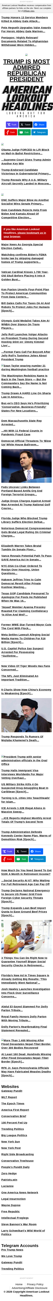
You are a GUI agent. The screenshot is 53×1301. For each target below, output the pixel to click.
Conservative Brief (13, 1116)
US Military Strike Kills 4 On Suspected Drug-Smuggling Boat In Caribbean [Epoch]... (24, 788)
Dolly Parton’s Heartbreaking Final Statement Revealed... (24, 1028)
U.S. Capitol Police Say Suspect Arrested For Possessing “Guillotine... (22, 652)
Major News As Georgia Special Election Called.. (22, 246)
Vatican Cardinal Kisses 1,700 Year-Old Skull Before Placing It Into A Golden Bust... (24, 276)
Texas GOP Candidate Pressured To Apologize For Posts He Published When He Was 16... (25, 597)
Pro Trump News (12, 1249)
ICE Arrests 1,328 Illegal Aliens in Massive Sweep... (23, 810)
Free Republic (10, 1211)
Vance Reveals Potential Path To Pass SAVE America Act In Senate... (26, 557)
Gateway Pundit (11, 1090)
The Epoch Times (12, 1103)
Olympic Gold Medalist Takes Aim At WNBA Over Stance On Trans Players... (25, 324)
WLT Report (9, 1097)
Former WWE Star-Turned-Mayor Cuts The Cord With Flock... (26, 626)
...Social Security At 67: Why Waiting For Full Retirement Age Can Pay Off (25, 882)
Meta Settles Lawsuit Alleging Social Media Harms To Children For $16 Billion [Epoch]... (25, 638)
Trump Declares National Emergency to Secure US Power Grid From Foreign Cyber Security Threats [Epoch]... (25, 896)
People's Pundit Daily (15, 1167)
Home (19, 1284)
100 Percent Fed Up (14, 1122)
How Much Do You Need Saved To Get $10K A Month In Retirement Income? (26, 872)
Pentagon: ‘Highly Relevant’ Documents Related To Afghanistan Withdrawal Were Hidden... (24, 41)
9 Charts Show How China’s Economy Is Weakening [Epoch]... (26, 691)
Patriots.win (9, 1179)
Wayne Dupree (10, 1205)
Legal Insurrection (13, 1198)
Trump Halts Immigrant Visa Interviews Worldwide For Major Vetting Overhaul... (22, 774)
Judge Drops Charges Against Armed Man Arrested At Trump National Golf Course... (26, 504)
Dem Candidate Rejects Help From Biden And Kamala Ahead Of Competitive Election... (24, 214)
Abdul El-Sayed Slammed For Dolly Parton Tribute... (24, 1008)
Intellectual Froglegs (15, 1217)
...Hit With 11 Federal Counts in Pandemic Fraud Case (22, 432)
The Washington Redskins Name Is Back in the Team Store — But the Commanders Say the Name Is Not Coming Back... (24, 381)
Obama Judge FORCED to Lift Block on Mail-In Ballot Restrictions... (25, 151)
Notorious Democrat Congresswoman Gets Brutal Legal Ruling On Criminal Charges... (26, 532)
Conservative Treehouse (17, 1160)
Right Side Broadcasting (17, 1154)
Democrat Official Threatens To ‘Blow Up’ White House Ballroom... (26, 442)
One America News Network (19, 1192)
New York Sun (10, 1141)
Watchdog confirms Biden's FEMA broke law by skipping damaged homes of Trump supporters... (24, 258)
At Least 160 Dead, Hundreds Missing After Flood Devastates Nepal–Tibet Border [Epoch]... (26, 1058)
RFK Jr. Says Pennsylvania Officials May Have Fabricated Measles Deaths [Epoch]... (26, 1071)
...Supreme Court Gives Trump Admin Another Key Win (26, 161)
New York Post (11, 1148)
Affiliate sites (28, 11)
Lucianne (7, 1186)
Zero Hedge (9, 1173)
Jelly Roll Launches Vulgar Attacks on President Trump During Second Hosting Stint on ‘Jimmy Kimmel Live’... (24, 340)
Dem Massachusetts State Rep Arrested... (21, 422)
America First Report (15, 1109)
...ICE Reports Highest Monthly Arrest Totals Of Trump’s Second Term (26, 820)
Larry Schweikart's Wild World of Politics (23, 1232)
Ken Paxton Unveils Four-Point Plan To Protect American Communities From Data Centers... (25, 293)
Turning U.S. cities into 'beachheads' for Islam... (25, 800)
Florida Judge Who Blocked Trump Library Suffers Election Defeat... (24, 520)
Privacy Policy (35, 1284)
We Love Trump (11, 1256)
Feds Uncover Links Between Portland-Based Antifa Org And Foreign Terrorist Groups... (21, 491)
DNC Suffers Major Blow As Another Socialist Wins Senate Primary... (25, 202)
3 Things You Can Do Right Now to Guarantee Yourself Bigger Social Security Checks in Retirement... (24, 961)
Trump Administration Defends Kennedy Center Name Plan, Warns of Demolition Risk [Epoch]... (26, 836)
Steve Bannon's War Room (19, 1224)
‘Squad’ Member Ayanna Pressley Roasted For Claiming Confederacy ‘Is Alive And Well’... (24, 611)
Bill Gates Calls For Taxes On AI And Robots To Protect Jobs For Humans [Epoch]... (25, 307)
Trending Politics (12, 1129)
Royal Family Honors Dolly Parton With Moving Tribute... (23, 1018)
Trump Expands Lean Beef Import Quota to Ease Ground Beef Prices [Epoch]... (24, 912)
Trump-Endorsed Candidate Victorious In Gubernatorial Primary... (26, 171)
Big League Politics (14, 1135)
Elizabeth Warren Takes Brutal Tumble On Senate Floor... (21, 547)
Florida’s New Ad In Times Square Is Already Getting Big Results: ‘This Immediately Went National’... (25, 979)
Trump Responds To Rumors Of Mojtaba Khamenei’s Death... (22, 738)
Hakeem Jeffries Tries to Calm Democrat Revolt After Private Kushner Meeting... (21, 583)
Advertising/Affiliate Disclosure (29, 1288)
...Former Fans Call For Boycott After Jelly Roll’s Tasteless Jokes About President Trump (25, 355)
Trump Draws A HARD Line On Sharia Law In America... (26, 395)
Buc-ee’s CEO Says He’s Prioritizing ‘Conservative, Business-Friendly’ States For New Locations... (25, 407)
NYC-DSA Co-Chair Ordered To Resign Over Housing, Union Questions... (21, 570)
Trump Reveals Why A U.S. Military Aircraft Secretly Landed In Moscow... (26, 181)
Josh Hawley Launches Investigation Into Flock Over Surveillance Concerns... (25, 993)
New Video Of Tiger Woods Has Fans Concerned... (25, 668)
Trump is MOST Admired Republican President (26, 70)
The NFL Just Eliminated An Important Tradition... (19, 678)
